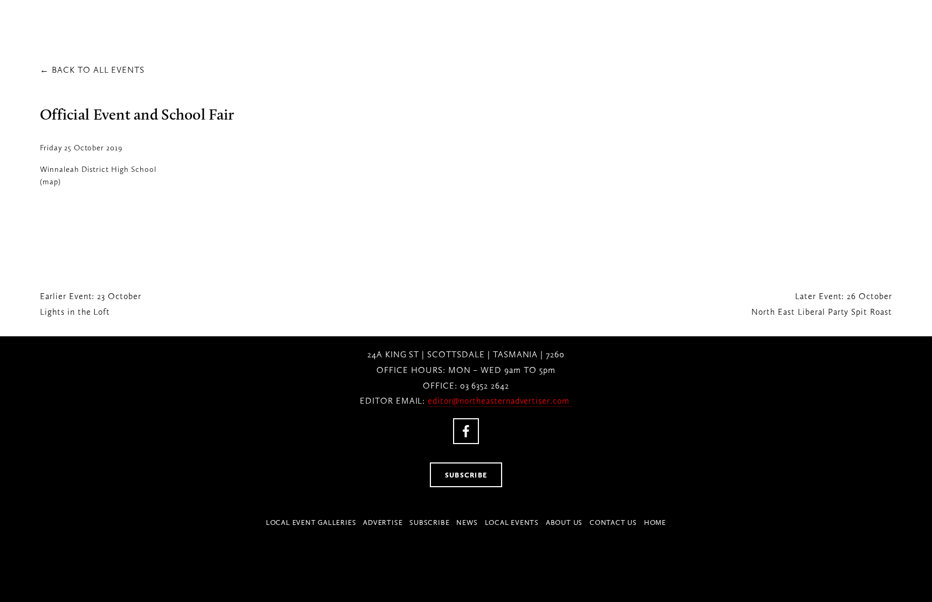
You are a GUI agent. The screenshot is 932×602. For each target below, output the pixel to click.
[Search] (153, 22)
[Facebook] (466, 431)
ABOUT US (564, 522)
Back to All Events (98, 70)
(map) (50, 181)
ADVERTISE (382, 522)
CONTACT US (613, 522)
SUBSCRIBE (466, 474)
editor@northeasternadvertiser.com (500, 401)
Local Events (512, 522)
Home (655, 522)
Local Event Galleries (311, 522)
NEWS (466, 522)
